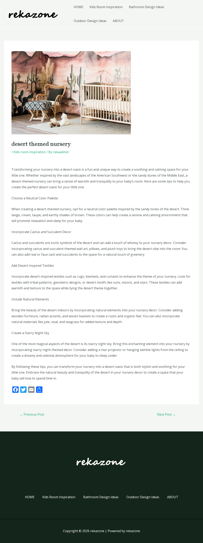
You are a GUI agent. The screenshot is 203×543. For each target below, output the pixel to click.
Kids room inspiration (29, 152)
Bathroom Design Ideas (146, 7)
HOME (78, 7)
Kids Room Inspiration (106, 7)
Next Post (166, 414)
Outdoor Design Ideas (90, 21)
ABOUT (118, 21)
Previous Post (32, 414)
